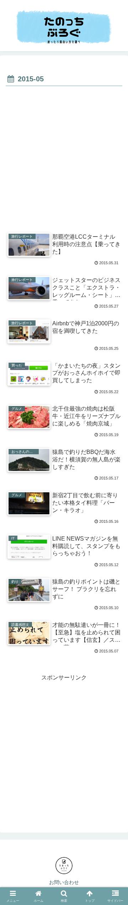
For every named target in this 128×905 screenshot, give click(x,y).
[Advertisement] (64, 156)
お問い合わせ (64, 882)
